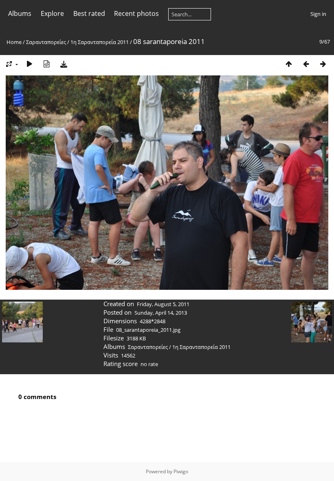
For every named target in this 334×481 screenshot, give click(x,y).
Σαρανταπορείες (46, 42)
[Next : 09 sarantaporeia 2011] (323, 63)
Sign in (318, 14)
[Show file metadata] (46, 63)
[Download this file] (63, 63)
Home (14, 42)
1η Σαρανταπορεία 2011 (99, 42)
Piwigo (181, 471)
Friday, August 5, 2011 (163, 304)
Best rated (89, 13)
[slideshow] (29, 63)
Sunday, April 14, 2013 (160, 312)
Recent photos (136, 13)
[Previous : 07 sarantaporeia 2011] (305, 63)
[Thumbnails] (288, 63)
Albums (19, 13)
